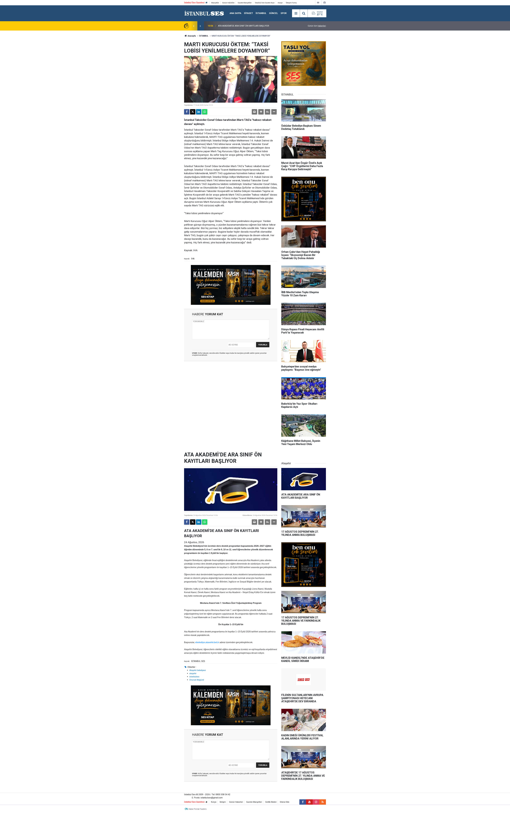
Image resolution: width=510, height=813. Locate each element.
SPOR (284, 13)
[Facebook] (186, 111)
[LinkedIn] (198, 111)
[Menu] (296, 13)
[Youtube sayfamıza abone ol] (309, 802)
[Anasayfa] (206, 3)
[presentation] (193, 25)
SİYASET (248, 13)
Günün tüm (317, 26)
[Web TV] (318, 2)
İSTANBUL (261, 13)
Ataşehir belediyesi (197, 670)
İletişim (223, 802)
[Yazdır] (254, 111)
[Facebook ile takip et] (302, 802)
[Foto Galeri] (324, 2)
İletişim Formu (291, 3)
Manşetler (215, 3)
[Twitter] (192, 111)
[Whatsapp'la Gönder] (204, 111)
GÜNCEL (273, 13)
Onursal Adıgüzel (196, 680)
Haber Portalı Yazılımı (198, 809)
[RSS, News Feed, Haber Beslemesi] (322, 802)
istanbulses (194, 676)
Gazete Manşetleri (245, 3)
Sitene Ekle (284, 802)
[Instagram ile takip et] (316, 802)
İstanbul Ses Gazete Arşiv (265, 3)
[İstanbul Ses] (204, 13)
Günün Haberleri (228, 3)
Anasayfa (191, 36)
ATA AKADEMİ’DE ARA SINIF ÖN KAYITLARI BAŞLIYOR (243, 26)
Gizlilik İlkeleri (271, 802)
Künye (280, 3)
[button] (261, 111)
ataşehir (192, 673)
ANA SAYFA (235, 13)
